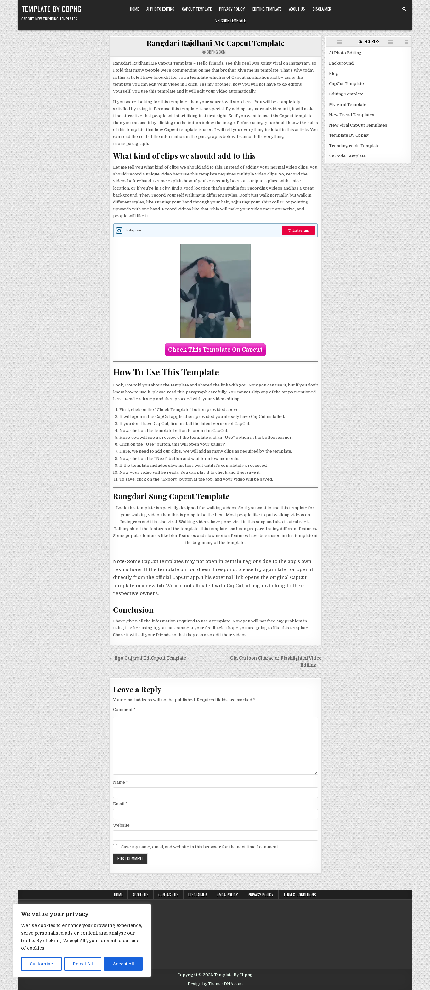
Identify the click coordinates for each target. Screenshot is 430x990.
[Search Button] (404, 9)
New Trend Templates (351, 114)
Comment (124, 709)
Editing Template (266, 9)
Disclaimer (322, 9)
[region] (82, 940)
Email (120, 803)
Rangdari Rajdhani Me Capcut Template (215, 43)
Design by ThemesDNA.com (215, 984)
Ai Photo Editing (160, 9)
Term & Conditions (299, 894)
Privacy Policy (232, 9)
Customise (41, 963)
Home (134, 9)
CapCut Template (197, 9)
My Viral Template (347, 104)
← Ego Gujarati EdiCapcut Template (147, 658)
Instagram (300, 230)
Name (120, 782)
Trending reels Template (354, 145)
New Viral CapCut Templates (358, 125)
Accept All (123, 963)
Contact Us (168, 894)
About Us (297, 9)
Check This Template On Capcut (215, 349)
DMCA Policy (227, 894)
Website (121, 825)
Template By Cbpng (51, 8)
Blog (333, 73)
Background (341, 63)
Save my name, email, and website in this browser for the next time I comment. (200, 846)
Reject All (83, 963)
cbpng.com (216, 52)
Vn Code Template (230, 20)
